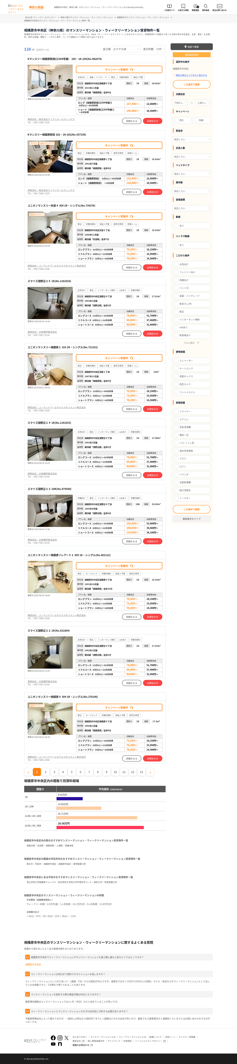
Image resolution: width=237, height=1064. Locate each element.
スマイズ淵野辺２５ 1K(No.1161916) (49, 281)
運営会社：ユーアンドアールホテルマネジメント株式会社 (57, 265)
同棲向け (183, 280)
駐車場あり (185, 335)
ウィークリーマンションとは (132, 1036)
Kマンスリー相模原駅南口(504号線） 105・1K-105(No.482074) (65, 59)
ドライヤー (185, 411)
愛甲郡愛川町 (79, 863)
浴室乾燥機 (185, 482)
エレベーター (186, 360)
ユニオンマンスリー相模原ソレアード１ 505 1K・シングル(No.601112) (69, 555)
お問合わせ (152, 121)
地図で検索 (193, 46)
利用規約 (127, 1040)
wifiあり (183, 327)
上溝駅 (59, 845)
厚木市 (30, 863)
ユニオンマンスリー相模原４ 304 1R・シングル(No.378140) (63, 696)
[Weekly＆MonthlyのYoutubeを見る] (53, 1044)
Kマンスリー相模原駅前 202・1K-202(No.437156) (57, 134)
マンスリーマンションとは (103, 1036)
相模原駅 (50, 845)
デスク (182, 458)
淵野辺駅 (31, 845)
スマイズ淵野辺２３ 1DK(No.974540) (49, 489)
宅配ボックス (186, 376)
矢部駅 (40, 845)
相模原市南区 (50, 863)
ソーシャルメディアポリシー (148, 1040)
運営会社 (77, 1040)
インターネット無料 (189, 319)
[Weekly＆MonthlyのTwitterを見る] (66, 1038)
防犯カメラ (185, 384)
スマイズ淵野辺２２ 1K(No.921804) (49, 630)
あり (181, 225)
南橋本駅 (69, 845)
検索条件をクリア (192, 518)
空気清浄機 (185, 427)
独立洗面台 (185, 490)
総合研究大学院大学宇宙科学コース (75, 882)
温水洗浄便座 (186, 450)
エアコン (183, 419)
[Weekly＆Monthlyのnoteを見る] (60, 1044)
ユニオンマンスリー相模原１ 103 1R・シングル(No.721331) (63, 347)
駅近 (181, 311)
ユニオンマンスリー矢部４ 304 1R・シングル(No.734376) (61, 205)
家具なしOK (185, 303)
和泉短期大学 (110, 882)
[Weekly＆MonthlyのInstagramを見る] (60, 1038)
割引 (181, 120)
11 (124, 772)
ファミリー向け (187, 272)
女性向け (183, 264)
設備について (155, 1036)
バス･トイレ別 (186, 442)
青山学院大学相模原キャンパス (41, 882)
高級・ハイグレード (189, 295)
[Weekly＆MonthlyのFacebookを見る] (53, 1038)
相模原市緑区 (65, 863)
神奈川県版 (36, 7)
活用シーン (170, 1036)
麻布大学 (98, 882)
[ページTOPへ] (210, 1059)
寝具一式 (183, 434)
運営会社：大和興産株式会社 (42, 331)
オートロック (186, 368)
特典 (201, 120)
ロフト (182, 466)
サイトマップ (114, 1040)
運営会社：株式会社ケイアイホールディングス (51, 119)
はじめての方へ (80, 1036)
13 (141, 772)
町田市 (38, 863)
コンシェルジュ (187, 392)
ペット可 (183, 287)
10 (115, 772)
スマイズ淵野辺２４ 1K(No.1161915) (49, 422)
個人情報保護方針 (96, 1040)
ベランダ (183, 474)
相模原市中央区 (33, 964)
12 (132, 772)
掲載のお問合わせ (81, 1044)
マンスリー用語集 (187, 1036)
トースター (185, 498)
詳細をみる (131, 121)
